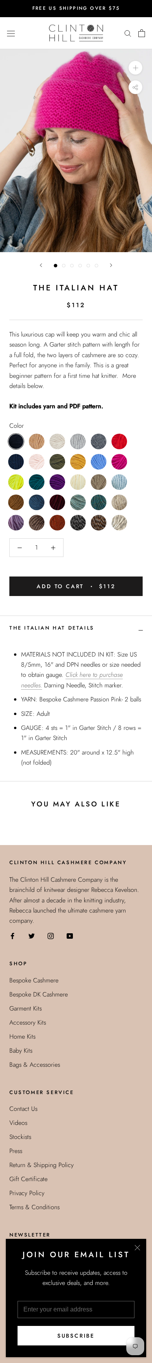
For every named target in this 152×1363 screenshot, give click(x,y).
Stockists (20, 1136)
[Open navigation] (11, 33)
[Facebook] (12, 936)
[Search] (127, 33)
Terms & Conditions (34, 1207)
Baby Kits (20, 1050)
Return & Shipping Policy (41, 1164)
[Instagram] (51, 936)
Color (16, 425)
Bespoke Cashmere (33, 980)
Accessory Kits (27, 1022)
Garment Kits (25, 1008)
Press (15, 1150)
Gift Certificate (28, 1178)
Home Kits (22, 1036)
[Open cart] (141, 33)
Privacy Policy (26, 1193)
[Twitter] (31, 936)
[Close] (137, 1248)
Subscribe (76, 1336)
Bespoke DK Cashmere (38, 994)
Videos (18, 1122)
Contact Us (23, 1108)
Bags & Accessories (34, 1064)
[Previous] (41, 265)
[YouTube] (70, 936)
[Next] (111, 265)
